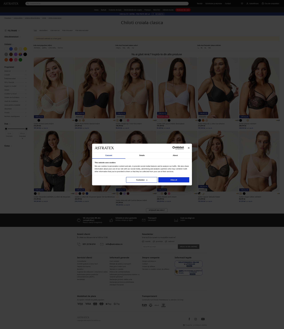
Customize (140, 180)
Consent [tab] (108, 155)
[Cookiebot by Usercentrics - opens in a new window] (174, 148)
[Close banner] (188, 148)
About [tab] (175, 155)
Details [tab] (142, 155)
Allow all (173, 180)
